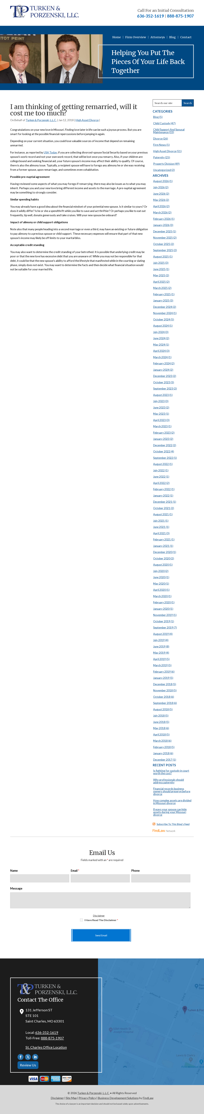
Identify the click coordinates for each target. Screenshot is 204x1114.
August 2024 (161, 325)
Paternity (159, 157)
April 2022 (159, 483)
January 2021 (161, 546)
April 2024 (159, 350)
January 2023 (161, 439)
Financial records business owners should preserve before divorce (171, 791)
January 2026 (161, 225)
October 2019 (161, 621)
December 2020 (162, 552)
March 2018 (160, 740)
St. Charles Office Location (46, 1047)
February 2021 (162, 539)
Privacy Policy (87, 1098)
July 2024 (159, 332)
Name (14, 870)
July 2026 (159, 187)
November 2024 (163, 313)
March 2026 (160, 212)
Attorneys (157, 37)
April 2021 (159, 533)
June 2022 (159, 476)
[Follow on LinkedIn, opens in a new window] (35, 1057)
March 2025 (160, 288)
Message (16, 888)
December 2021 (162, 501)
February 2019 (162, 671)
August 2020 (161, 564)
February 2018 (162, 747)
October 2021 (161, 508)
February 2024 (162, 363)
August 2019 (161, 634)
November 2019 (163, 615)
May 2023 (159, 413)
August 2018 (161, 709)
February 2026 (162, 219)
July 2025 (159, 262)
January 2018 (161, 753)
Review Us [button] (28, 1065)
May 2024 (159, 344)
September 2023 (163, 388)
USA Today (50, 152)
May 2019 (159, 652)
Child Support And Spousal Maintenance (169, 131)
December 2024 (162, 307)
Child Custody (161, 123)
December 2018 (162, 684)
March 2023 (160, 426)
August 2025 (161, 256)
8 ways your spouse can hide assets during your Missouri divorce (170, 812)
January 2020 (161, 608)
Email (75, 870)
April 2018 (159, 734)
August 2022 (161, 464)
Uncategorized (162, 170)
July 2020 (159, 571)
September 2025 (163, 250)
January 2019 (161, 678)
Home (116, 37)
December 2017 (162, 759)
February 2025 (162, 294)
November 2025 (163, 237)
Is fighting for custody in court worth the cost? (171, 772)
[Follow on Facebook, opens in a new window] (21, 1057)
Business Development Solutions (118, 1098)
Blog (172, 37)
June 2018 (159, 722)
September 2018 (163, 703)
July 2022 (159, 470)
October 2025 (161, 244)
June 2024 (159, 338)
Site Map (71, 1098)
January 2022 (161, 495)
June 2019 (159, 646)
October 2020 (161, 558)
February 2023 (162, 432)
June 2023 (159, 407)
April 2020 (159, 589)
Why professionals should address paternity (168, 781)
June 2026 (159, 193)
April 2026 (159, 206)
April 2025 (159, 281)
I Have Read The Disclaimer (101, 920)
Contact (186, 37)
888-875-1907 (180, 15)
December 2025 (162, 231)
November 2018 (163, 690)
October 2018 (161, 696)
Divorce (158, 138)
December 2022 (162, 445)
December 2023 (162, 376)
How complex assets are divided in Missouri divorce (172, 802)
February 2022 (162, 489)
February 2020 (162, 602)
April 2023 (159, 420)
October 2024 (161, 319)
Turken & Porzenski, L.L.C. (41, 120)
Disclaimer (99, 915)
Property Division (163, 163)
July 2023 (159, 401)
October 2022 (161, 451)
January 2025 (161, 300)
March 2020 (160, 596)
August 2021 (161, 514)
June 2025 (159, 269)
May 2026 (159, 200)
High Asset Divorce (87, 120)
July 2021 (159, 520)
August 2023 (161, 395)
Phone (135, 870)
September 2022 (163, 457)
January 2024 (161, 369)
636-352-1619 (150, 15)
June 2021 (159, 527)
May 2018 (159, 728)
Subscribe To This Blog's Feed (173, 824)
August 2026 (161, 181)
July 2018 (159, 715)
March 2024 (160, 357)
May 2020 (159, 583)
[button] (201, 1091)
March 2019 (160, 665)
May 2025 (159, 275)
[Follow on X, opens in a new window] (28, 1057)
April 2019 (159, 659)
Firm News (159, 144)
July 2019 (159, 640)
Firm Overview (135, 37)
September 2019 (163, 627)
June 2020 (159, 577)
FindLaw (148, 1098)
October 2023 (161, 382)
